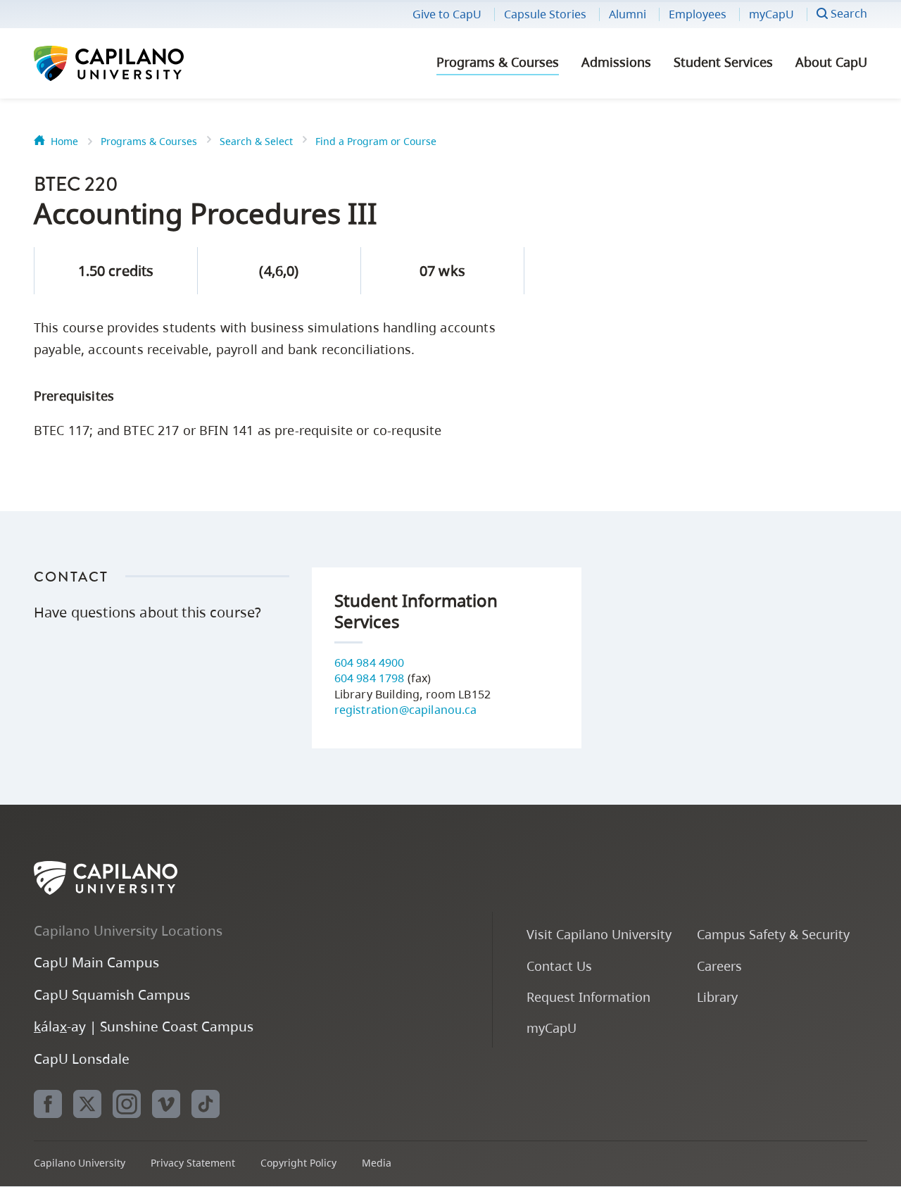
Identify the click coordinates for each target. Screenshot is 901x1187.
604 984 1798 (369, 678)
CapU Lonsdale (82, 1058)
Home (64, 141)
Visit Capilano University (599, 934)
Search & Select (256, 141)
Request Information (588, 996)
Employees (697, 14)
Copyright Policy (298, 1162)
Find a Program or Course (375, 141)
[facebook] (48, 1104)
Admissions (616, 62)
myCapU (771, 14)
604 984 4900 (369, 662)
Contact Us (559, 965)
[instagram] (127, 1104)
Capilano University (146, 63)
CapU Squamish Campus (112, 994)
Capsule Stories (545, 14)
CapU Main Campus (96, 962)
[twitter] (87, 1104)
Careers (719, 965)
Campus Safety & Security (773, 934)
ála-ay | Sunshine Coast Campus (143, 1026)
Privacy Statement (193, 1162)
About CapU (831, 62)
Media (376, 1162)
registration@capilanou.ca (405, 709)
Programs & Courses (497, 62)
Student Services (723, 62)
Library (717, 996)
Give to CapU (446, 14)
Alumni (627, 14)
